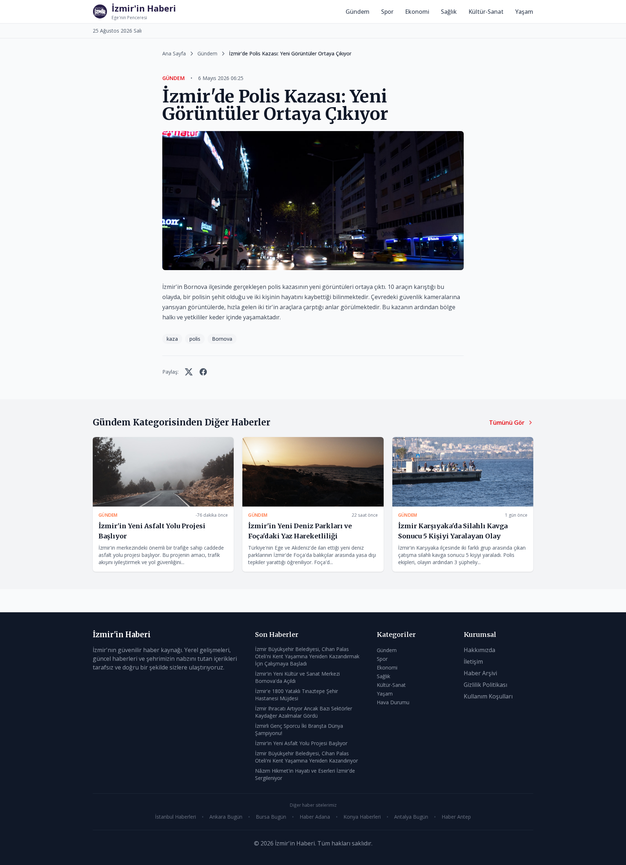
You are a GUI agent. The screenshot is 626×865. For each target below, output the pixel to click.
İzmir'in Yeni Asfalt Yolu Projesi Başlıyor (301, 743)
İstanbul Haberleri (175, 816)
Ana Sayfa (174, 53)
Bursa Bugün (271, 816)
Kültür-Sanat (486, 12)
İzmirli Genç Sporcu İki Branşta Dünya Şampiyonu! (299, 729)
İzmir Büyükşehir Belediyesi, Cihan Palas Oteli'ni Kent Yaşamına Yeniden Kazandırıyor (306, 757)
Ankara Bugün (225, 816)
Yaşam (524, 12)
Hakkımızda (479, 650)
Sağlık (449, 12)
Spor (387, 12)
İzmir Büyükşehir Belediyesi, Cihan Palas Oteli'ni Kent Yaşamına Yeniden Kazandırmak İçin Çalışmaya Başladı (307, 656)
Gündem (358, 12)
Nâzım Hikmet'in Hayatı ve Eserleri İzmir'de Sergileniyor (305, 774)
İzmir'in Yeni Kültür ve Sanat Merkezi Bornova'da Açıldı (297, 677)
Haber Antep (456, 816)
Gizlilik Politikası (485, 685)
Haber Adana (315, 816)
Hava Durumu (393, 702)
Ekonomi (417, 12)
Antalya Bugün (411, 816)
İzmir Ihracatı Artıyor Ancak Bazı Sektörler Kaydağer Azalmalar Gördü (303, 712)
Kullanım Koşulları (488, 696)
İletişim (473, 661)
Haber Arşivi (480, 673)
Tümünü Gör (507, 423)
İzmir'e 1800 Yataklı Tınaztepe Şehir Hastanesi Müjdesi (296, 695)
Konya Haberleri (362, 816)
